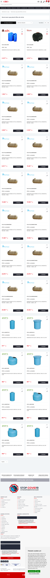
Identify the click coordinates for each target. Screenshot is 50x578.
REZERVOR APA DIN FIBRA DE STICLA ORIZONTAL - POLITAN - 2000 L (12, 122)
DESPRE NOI (44, 8)
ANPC (36, 512)
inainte (3, 461)
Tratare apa (3, 519)
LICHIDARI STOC (24, 8)
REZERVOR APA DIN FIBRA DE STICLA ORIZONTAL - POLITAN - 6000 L (37, 158)
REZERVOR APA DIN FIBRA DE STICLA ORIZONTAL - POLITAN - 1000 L (37, 86)
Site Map (20, 508)
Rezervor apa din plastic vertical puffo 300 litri (37, 410)
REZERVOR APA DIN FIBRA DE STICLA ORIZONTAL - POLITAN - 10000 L (37, 230)
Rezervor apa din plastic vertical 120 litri (11, 337)
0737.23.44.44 (21, 480)
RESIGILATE (14, 8)
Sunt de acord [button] (32, 571)
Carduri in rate (21, 502)
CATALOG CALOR (38, 8)
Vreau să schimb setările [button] (34, 573)
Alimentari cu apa (4, 522)
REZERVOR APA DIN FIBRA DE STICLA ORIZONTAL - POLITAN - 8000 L (37, 194)
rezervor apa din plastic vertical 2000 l (11, 49)
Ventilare (3, 527)
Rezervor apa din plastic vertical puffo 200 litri (12, 374)
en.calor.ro (3, 507)
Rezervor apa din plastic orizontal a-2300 (36, 49)
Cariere (2, 505)
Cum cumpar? (37, 511)
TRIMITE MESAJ (10, 558)
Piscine (2, 530)
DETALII (18, 59)
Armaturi (3, 525)
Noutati (2, 501)
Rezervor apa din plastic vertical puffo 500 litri (12, 446)
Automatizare (4, 521)
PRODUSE (9, 8)
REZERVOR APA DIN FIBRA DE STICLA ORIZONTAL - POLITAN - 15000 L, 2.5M (12, 266)
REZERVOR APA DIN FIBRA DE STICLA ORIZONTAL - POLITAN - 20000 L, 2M (37, 302)
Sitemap (8, 574)
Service (36, 502)
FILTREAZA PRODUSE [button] (8, 22)
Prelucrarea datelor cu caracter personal (40, 506)
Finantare (3, 504)
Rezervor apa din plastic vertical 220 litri (11, 409)
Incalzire (3, 517)
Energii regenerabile (5, 524)
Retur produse (37, 501)
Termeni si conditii (21, 504)
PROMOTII (18, 8)
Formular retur (21, 507)
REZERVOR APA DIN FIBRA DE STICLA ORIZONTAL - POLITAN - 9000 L (12, 230)
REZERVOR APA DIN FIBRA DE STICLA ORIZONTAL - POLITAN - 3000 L (37, 122)
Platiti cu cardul (21, 501)
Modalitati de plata (21, 500)
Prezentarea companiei (5, 500)
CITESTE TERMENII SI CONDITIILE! (26, 523)
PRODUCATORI (3, 8)
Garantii (36, 500)
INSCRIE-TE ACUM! (27, 527)
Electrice (3, 528)
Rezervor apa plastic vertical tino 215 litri (37, 373)
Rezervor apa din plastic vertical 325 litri (36, 445)
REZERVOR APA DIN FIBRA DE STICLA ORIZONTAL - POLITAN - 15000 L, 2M (37, 266)
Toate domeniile (4, 531)
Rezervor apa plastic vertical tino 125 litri (37, 337)
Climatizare (3, 518)
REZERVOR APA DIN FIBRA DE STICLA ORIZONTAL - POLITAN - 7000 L (12, 194)
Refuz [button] (38, 571)
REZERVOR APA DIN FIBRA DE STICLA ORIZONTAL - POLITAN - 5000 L (12, 158)
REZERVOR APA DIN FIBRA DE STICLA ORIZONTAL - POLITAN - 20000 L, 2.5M (12, 302)
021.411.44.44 (29, 480)
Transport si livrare (38, 504)
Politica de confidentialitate (23, 505)
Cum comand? (37, 509)
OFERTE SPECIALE (31, 8)
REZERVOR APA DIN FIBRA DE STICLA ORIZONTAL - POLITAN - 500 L (12, 86)
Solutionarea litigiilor (39, 508)
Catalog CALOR (4, 502)
